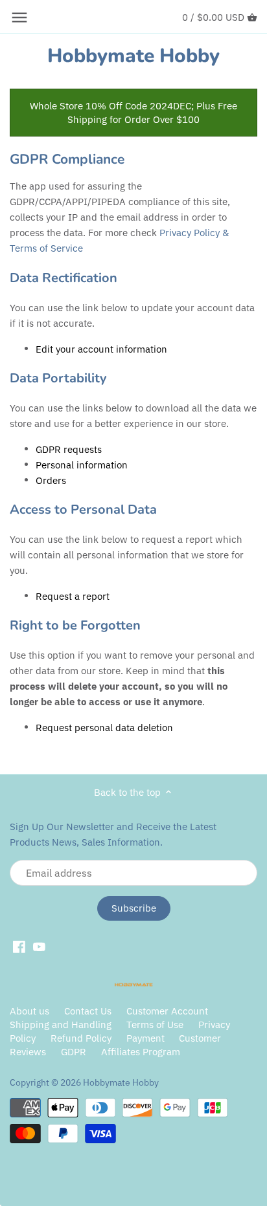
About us (29, 1011)
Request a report (73, 596)
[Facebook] (19, 946)
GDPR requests (69, 449)
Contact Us (87, 1011)
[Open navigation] (19, 17)
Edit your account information (101, 349)
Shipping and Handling (60, 1024)
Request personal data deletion (104, 728)
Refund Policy (81, 1038)
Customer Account (167, 1011)
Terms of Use (154, 1024)
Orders (51, 481)
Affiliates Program (140, 1052)
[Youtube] (39, 946)
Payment (145, 1038)
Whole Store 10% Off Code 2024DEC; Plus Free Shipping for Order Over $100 (133, 113)
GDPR (73, 1052)
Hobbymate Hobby (133, 56)
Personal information (82, 465)
